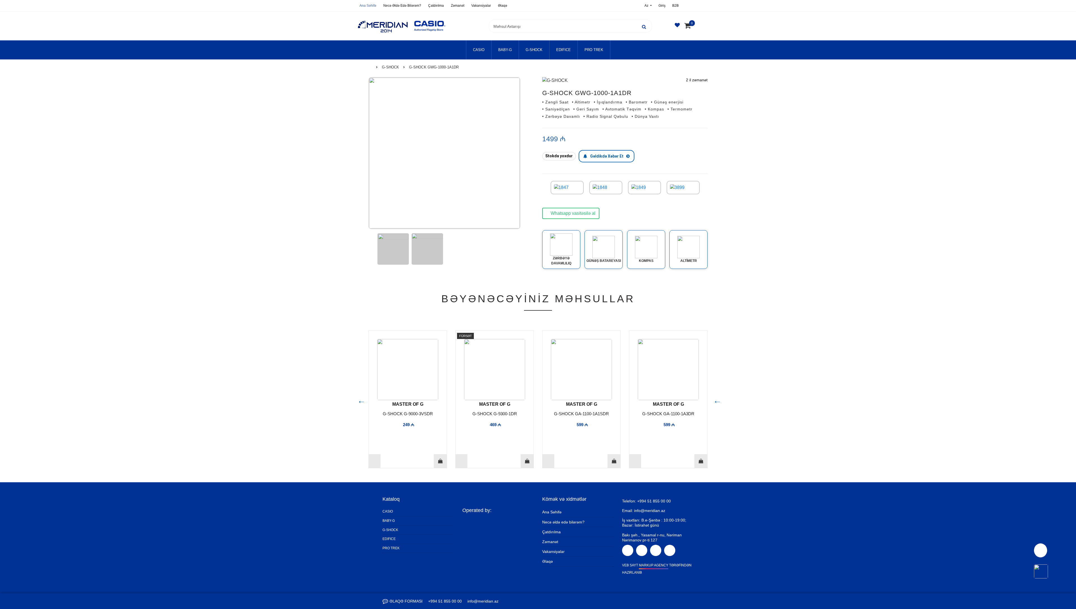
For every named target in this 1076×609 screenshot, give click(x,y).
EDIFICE (563, 50)
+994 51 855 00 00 (445, 601)
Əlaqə (502, 6)
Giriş (661, 6)
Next (716, 399)
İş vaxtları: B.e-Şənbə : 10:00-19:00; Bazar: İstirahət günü (654, 522)
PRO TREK (594, 50)
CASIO (478, 50)
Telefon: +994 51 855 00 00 (646, 501)
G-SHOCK (534, 50)
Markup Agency (653, 565)
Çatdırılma (436, 6)
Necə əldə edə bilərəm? (402, 6)
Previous (360, 399)
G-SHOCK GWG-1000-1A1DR (434, 67)
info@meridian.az (482, 601)
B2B (675, 6)
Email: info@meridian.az (643, 510)
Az (646, 6)
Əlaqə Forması (406, 601)
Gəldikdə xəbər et (606, 156)
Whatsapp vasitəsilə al (572, 213)
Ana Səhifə (368, 6)
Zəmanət (457, 6)
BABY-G (505, 50)
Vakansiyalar (481, 6)
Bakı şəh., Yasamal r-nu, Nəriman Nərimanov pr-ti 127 (652, 537)
